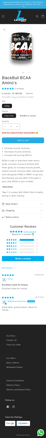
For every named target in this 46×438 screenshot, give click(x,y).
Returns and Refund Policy (18, 389)
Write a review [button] (23, 258)
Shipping (14, 97)
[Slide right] (28, 72)
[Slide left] (17, 72)
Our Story (10, 336)
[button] (3, 16)
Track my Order (13, 345)
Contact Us (11, 340)
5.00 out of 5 (30, 231)
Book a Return (12, 363)
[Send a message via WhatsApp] (41, 433)
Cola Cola (9, 116)
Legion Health (25, 435)
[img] (8, 275)
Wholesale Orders (14, 367)
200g (6, 106)
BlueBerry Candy (28, 116)
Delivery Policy (13, 385)
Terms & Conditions (15, 380)
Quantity (5, 121)
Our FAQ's (10, 358)
